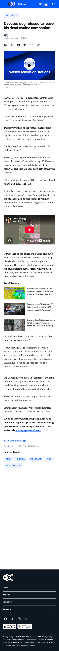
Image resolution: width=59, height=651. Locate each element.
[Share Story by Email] (31, 45)
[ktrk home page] (8, 577)
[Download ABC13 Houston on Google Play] (25, 626)
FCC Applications (27, 642)
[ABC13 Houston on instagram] (19, 619)
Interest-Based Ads (46, 639)
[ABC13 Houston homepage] (11, 4)
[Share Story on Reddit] (18, 45)
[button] (4, 4)
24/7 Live (22, 4)
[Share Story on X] (11, 45)
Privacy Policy (8, 637)
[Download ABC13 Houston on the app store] (9, 626)
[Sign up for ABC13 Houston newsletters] (26, 619)
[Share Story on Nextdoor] (24, 45)
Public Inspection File (11, 642)
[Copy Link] (38, 45)
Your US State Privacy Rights (13, 639)
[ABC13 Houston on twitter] (12, 619)
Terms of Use (31, 639)
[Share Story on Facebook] (5, 45)
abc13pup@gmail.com (28, 430)
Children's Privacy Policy (43, 637)
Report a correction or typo (15, 440)
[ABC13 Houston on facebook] (5, 619)
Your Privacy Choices (23, 637)
